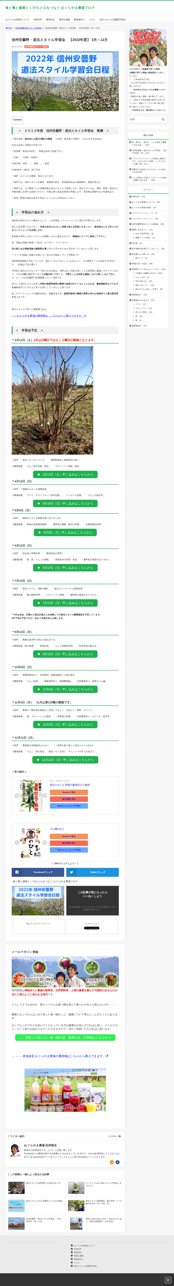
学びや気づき (141, 281)
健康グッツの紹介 (143, 238)
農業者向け (79, 19)
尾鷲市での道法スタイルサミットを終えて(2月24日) (149, 170)
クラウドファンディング (142, 213)
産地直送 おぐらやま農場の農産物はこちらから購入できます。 (64, 1056)
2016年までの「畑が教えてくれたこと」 (149, 110)
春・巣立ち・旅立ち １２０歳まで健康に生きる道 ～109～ (149, 143)
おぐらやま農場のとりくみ (143, 202)
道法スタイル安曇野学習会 (113, 19)
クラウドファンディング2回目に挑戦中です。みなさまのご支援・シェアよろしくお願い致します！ (149, 161)
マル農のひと (57, 829)
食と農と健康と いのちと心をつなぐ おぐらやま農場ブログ (50, 7)
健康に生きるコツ (139, 230)
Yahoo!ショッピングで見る (69, 806)
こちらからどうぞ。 (142, 79)
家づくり (139, 258)
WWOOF (37, 19)
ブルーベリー (141, 308)
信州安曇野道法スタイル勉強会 (28, 28)
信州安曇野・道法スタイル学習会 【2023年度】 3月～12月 (149, 151)
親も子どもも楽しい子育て (146, 289)
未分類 (135, 243)
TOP (10, 28)
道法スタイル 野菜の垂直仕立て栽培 (70, 785)
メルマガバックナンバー (142, 219)
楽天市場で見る (69, 799)
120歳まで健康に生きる (145, 273)
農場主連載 (64, 19)
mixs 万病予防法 (142, 233)
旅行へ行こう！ (142, 285)
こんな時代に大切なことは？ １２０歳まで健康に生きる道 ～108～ (149, 178)
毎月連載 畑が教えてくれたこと (145, 248)
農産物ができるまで (140, 300)
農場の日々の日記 (139, 264)
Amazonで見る (69, 792)
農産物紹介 (137, 326)
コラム (92, 19)
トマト (138, 304)
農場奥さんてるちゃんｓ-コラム (145, 269)
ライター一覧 (115, 1136)
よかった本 (140, 277)
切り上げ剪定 (141, 312)
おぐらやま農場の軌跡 (141, 207)
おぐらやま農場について (17, 19)
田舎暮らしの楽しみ (140, 254)
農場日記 (50, 19)
